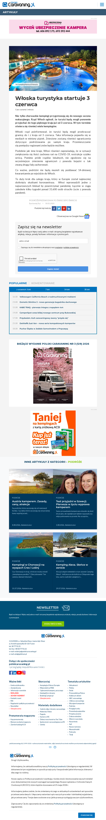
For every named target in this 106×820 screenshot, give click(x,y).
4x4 (70, 724)
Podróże (72, 706)
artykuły (10, 12)
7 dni (47, 289)
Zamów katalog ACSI (18, 725)
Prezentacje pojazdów (77, 711)
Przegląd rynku (74, 709)
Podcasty (72, 732)
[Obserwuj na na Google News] (87, 216)
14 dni (67, 289)
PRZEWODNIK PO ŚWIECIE (52, 200)
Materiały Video (46, 712)
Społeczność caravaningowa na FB (52, 722)
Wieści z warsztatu (76, 719)
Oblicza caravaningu (76, 701)
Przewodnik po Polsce (77, 693)
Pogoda (43, 714)
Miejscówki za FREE (47, 688)
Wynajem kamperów (76, 703)
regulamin (58, 247)
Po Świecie (71, 200)
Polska (71, 688)
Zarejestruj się (16, 688)
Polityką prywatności (63, 803)
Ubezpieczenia (16, 709)
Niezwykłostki (74, 729)
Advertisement (18, 696)
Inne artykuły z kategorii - (53, 461)
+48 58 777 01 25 (21, 649)
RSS (12, 701)
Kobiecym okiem (75, 696)
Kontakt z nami (16, 698)
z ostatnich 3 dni (23, 289)
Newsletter (15, 706)
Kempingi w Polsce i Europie (50, 685)
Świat (71, 690)
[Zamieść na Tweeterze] (59, 208)
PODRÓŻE (34, 200)
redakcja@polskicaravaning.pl (25, 651)
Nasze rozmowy (75, 727)
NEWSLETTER (48, 607)
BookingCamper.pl (46, 696)
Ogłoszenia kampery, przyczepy (51, 690)
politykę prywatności (71, 247)
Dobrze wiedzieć (75, 716)
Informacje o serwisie (18, 690)
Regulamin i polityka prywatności (22, 703)
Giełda (42, 725)
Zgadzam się (87, 815)
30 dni (87, 289)
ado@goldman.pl (20, 654)
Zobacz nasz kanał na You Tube (51, 719)
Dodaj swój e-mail (53, 624)
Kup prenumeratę (17, 719)
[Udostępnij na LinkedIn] (69, 208)
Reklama (15, 693)
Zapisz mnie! (53, 269)
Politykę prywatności (57, 766)
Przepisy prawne (75, 714)
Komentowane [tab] (43, 283)
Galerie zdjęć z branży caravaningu (52, 709)
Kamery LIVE (44, 717)
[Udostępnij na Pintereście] (64, 208)
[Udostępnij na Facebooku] (54, 208)
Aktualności (73, 685)
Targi (71, 735)
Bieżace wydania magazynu (21, 722)
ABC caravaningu (75, 698)
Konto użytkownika (17, 685)
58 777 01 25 (16, 646)
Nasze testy (73, 722)
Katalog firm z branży (47, 693)
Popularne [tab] (18, 283)
